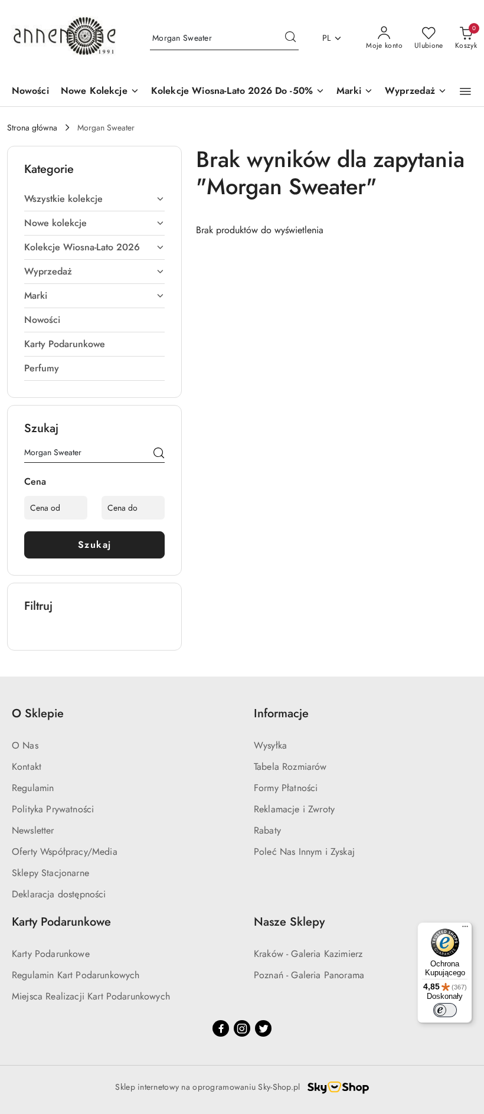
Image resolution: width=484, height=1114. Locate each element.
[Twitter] (263, 1028)
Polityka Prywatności (53, 809)
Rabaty (267, 830)
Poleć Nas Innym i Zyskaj (304, 851)
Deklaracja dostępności (59, 894)
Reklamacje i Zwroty (294, 809)
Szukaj (95, 544)
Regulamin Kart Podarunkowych (75, 975)
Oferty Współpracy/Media (64, 851)
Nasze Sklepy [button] (289, 921)
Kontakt (26, 766)
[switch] (445, 1010)
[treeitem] (94, 199)
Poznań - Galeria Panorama (309, 975)
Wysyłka (270, 745)
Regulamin (33, 788)
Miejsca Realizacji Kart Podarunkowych (91, 996)
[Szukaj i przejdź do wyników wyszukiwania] (290, 38)
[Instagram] (242, 1028)
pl (326, 38)
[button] (465, 91)
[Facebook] (220, 1028)
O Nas (25, 745)
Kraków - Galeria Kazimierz (308, 954)
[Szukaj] (159, 454)
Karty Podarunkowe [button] (61, 921)
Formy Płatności (286, 788)
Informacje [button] (281, 713)
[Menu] (465, 929)
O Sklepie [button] (38, 713)
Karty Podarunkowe (51, 954)
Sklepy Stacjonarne (50, 873)
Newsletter (33, 830)
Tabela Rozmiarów (290, 766)
